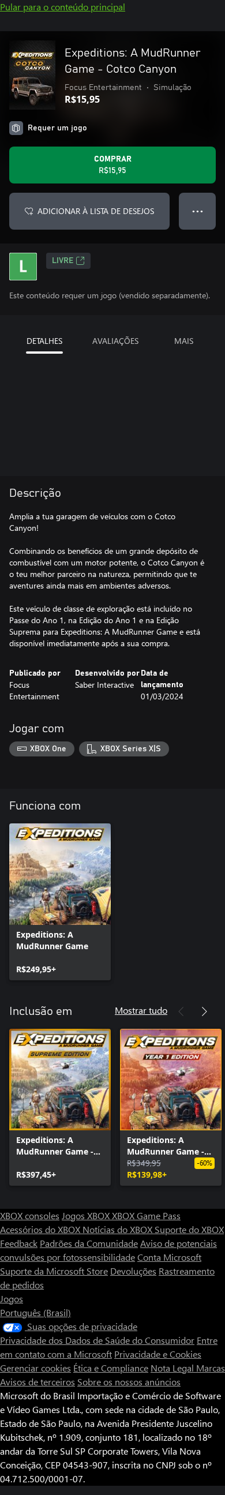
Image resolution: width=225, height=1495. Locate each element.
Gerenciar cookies (35, 1368)
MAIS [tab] (183, 340)
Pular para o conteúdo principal (62, 7)
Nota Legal (173, 1368)
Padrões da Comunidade (89, 1243)
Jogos (11, 1298)
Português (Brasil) (35, 1312)
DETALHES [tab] (44, 340)
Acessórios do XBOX (41, 1229)
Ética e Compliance (110, 1368)
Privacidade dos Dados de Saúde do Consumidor (97, 1340)
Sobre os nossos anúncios (129, 1382)
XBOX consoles (29, 1215)
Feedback (19, 1243)
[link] (60, 901)
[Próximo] (204, 1011)
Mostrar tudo (141, 1010)
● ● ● (197, 211)
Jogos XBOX (87, 1215)
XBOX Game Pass (146, 1215)
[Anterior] (181, 1011)
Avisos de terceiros (37, 1382)
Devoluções (133, 1271)
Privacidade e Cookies (157, 1354)
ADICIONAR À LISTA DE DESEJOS (96, 210)
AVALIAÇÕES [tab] (115, 340)
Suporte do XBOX (189, 1229)
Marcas (210, 1368)
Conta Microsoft (169, 1257)
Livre (62, 261)
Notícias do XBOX (118, 1229)
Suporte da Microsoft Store (54, 1271)
